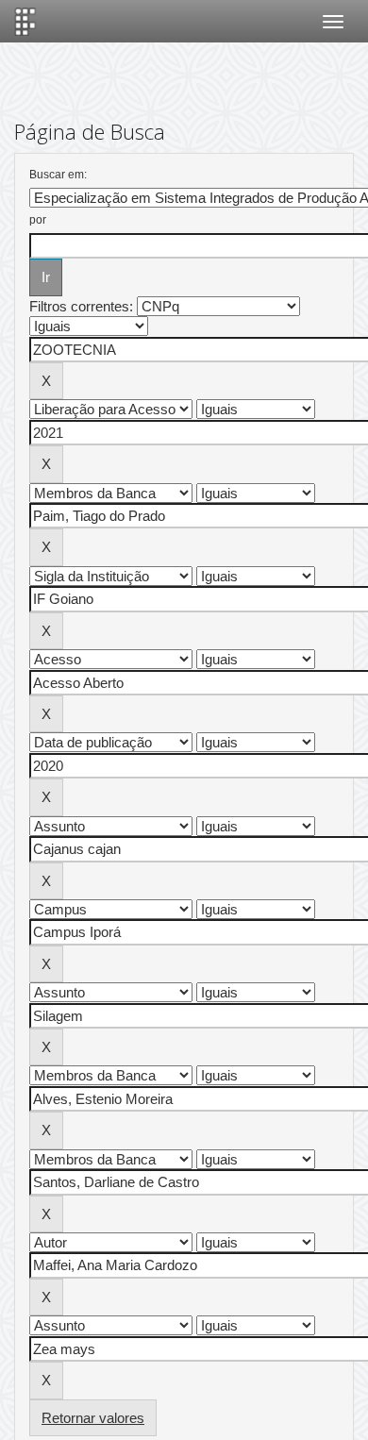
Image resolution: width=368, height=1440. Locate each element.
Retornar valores (93, 1418)
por (37, 219)
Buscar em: (58, 174)
